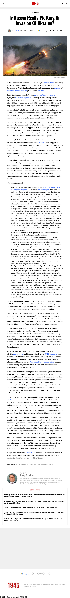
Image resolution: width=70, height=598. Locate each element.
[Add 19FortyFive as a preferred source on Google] (43, 30)
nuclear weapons (44, 190)
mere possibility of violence (44, 95)
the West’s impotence (23, 98)
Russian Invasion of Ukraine (41, 464)
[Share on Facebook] (50, 30)
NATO (9, 400)
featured (18, 464)
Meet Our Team (32, 584)
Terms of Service (54, 584)
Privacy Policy (46, 584)
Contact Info (39, 584)
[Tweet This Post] (53, 30)
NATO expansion (51, 354)
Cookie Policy (62, 584)
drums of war (49, 83)
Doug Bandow (17, 31)
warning (57, 88)
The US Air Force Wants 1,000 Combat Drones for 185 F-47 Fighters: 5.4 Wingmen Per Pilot (30, 508)
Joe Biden (23, 464)
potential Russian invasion (17, 91)
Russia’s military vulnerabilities (42, 362)
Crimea (41, 142)
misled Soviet (18, 354)
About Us (26, 584)
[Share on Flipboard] (57, 30)
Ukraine (41, 91)
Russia (31, 464)
